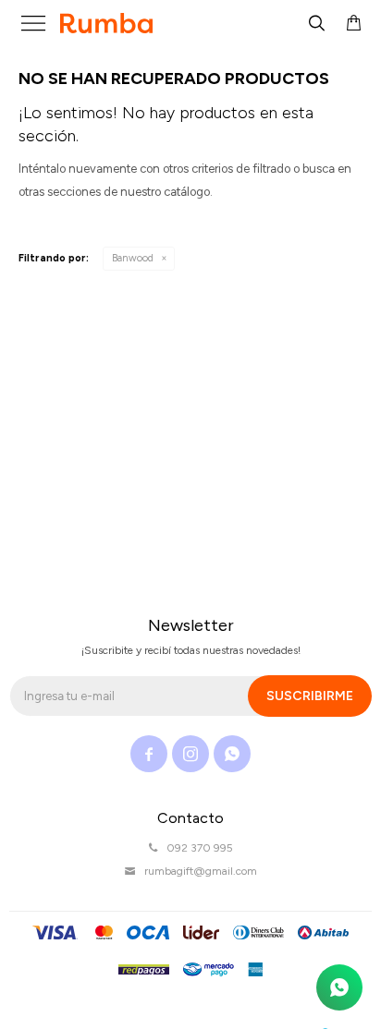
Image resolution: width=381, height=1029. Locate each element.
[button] (316, 23)
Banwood (133, 258)
